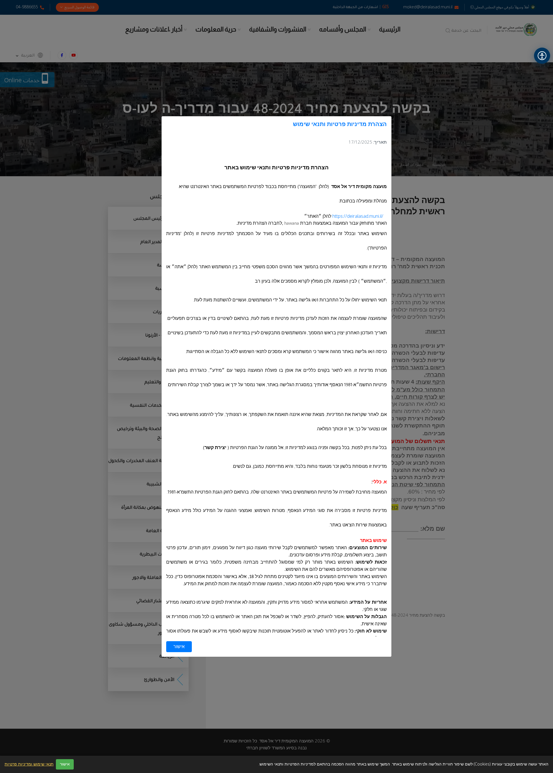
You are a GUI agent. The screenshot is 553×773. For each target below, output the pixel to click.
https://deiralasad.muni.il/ (357, 216)
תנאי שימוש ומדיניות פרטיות (29, 764)
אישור (179, 647)
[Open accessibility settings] (542, 56)
